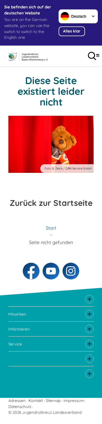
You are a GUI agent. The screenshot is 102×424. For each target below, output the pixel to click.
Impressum (74, 400)
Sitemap (53, 400)
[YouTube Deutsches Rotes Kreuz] (51, 271)
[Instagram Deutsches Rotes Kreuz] (71, 271)
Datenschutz (19, 406)
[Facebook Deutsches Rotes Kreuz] (31, 271)
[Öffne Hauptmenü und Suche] (93, 56)
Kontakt (36, 400)
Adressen (17, 400)
